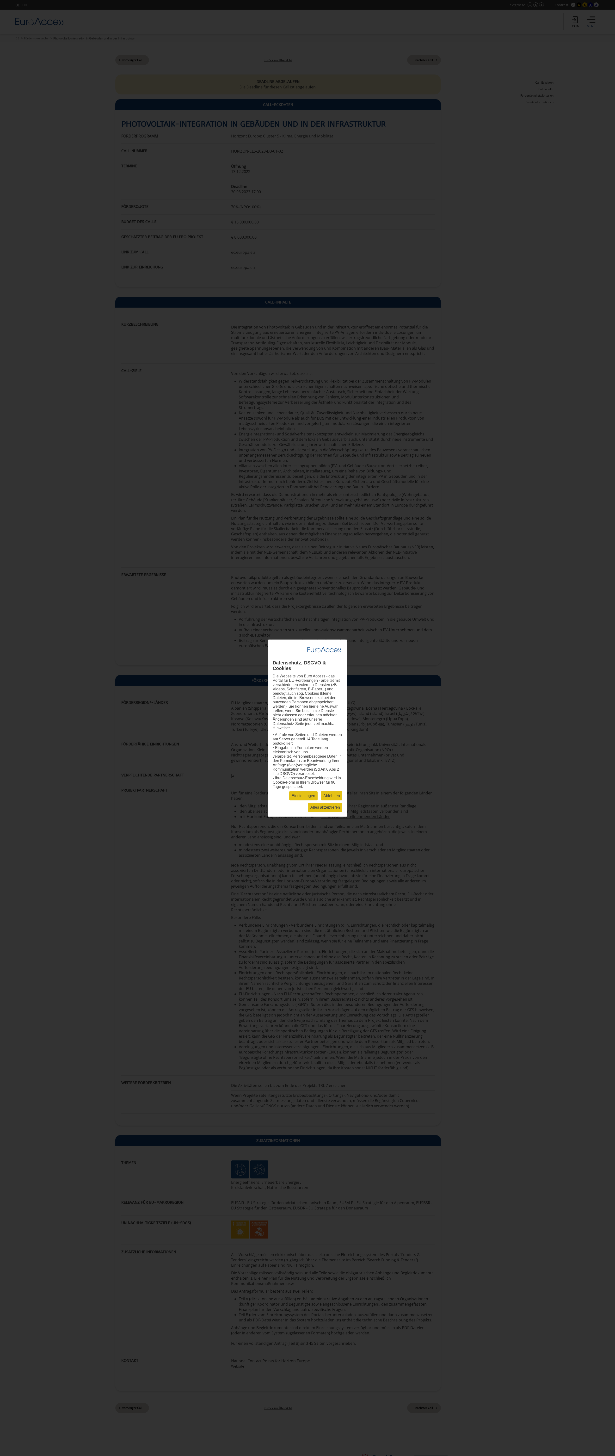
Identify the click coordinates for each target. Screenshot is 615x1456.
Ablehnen (331, 795)
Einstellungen (303, 795)
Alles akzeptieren (325, 807)
